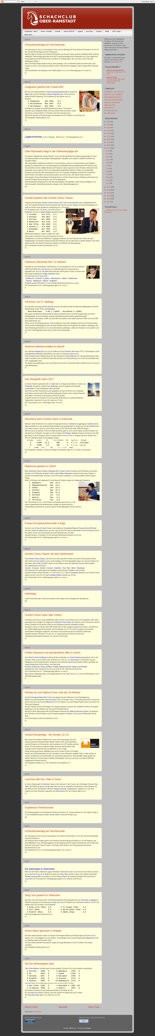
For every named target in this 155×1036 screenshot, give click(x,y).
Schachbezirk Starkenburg (113, 97)
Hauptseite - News (31, 31)
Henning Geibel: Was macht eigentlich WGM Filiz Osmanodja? (116, 81)
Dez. (108, 151)
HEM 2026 (28, 35)
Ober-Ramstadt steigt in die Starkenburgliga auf (51, 151)
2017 (109, 148)
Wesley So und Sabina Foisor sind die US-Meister (52, 692)
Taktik (107, 31)
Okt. (107, 156)
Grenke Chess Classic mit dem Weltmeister (49, 553)
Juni (107, 168)
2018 (109, 145)
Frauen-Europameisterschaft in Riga (45, 523)
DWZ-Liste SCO (109, 105)
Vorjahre (99, 31)
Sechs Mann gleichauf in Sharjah (43, 930)
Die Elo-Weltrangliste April (39, 963)
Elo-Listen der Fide (110, 110)
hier (64, 70)
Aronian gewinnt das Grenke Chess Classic (49, 197)
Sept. (108, 159)
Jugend (80, 31)
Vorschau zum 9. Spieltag (39, 301)
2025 (109, 124)
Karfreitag (30, 593)
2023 (109, 130)
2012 (109, 199)
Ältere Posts (94, 1007)
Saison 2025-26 (69, 31)
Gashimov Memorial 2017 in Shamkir (45, 261)
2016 (109, 187)
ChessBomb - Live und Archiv (114, 92)
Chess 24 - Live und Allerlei (113, 94)
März (108, 177)
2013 (109, 196)
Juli (107, 165)
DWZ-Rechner (109, 108)
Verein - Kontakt (46, 31)
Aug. (108, 162)
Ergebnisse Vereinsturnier (39, 807)
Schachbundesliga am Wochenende (45, 44)
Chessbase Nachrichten (115, 70)
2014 (109, 193)
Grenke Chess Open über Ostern (43, 614)
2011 (108, 201)
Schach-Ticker (112, 77)
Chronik (57, 31)
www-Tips (89, 31)
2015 (109, 190)
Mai (107, 171)
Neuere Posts (31, 1007)
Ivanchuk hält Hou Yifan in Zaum (43, 779)
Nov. (108, 154)
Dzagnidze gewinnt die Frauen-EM (44, 86)
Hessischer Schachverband (113, 100)
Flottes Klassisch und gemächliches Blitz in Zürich (52, 652)
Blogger (88, 1028)
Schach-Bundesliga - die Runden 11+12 (47, 734)
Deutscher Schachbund (112, 102)
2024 (109, 127)
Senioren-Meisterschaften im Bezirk (44, 346)
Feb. (108, 180)
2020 (109, 139)
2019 (109, 142)
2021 (109, 136)
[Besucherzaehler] (30, 1023)
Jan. (107, 183)
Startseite (62, 1007)
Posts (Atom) (37, 1011)
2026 (109, 121)
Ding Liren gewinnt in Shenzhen (42, 895)
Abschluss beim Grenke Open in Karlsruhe (48, 418)
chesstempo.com (116, 62)
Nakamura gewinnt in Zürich (40, 466)
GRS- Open (116, 31)
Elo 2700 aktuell (109, 113)
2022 (109, 133)
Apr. (107, 174)
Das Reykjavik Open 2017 (39, 379)
